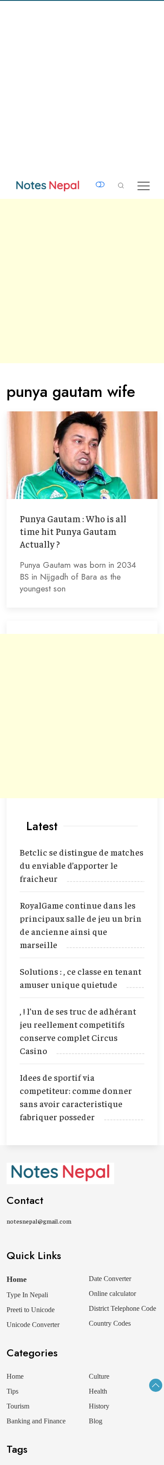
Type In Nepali (27, 1295)
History (99, 1406)
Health (98, 1391)
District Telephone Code (122, 1308)
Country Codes (110, 1323)
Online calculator (112, 1293)
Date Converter (110, 1278)
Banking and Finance (36, 1421)
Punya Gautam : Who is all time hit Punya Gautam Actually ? (73, 531)
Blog (95, 1421)
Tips (12, 1391)
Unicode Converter (33, 1324)
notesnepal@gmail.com (39, 1221)
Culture (99, 1376)
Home (17, 1279)
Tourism (18, 1406)
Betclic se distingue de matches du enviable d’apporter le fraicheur (81, 865)
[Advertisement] (82, 87)
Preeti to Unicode (31, 1309)
